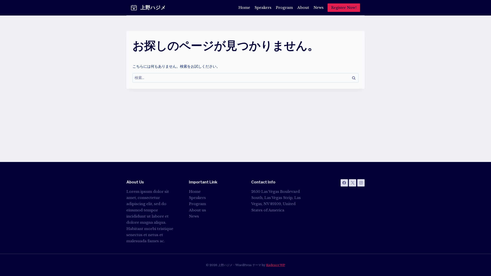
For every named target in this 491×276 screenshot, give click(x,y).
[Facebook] (344, 182)
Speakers (263, 7)
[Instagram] (361, 182)
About (303, 7)
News (319, 7)
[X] (352, 182)
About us (197, 210)
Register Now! (344, 8)
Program (284, 7)
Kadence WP (275, 265)
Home (244, 7)
